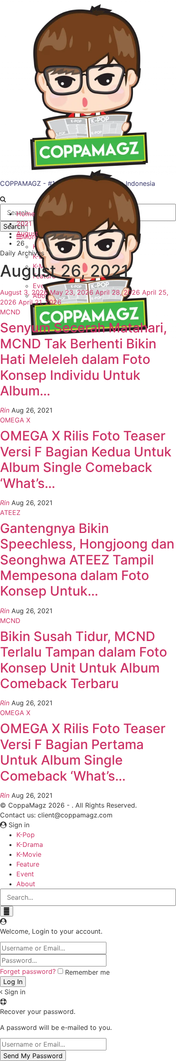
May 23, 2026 (71, 292)
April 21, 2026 (39, 302)
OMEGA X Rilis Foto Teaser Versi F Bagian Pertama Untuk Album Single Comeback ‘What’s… (82, 751)
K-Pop (25, 835)
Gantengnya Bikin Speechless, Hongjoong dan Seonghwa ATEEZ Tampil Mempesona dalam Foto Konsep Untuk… (87, 559)
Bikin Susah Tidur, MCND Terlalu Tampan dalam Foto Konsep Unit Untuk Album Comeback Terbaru (83, 659)
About (25, 884)
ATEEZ (10, 512)
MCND (10, 312)
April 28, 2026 (117, 292)
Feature (27, 864)
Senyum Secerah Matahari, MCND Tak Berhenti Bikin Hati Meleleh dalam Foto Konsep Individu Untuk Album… (83, 359)
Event (25, 874)
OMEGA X (15, 420)
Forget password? (28, 971)
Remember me (87, 972)
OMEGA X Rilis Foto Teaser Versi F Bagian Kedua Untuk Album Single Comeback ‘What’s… (85, 459)
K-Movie (28, 854)
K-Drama (29, 844)
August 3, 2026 (24, 292)
